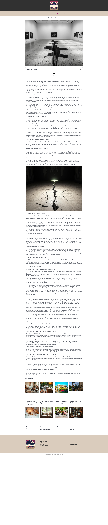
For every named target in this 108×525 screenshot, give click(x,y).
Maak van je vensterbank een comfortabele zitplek (45, 428)
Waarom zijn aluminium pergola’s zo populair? (61, 402)
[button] (80, 69)
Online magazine (63, 13)
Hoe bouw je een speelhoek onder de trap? (32, 427)
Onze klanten (73, 444)
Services (47, 13)
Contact (72, 13)
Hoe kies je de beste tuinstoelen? (60, 427)
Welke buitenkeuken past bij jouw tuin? (46, 402)
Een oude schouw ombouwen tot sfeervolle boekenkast (76, 428)
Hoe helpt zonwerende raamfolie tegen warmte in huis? (75, 401)
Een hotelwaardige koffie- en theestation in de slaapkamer (31, 403)
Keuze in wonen (38, 13)
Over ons (54, 13)
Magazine (41, 433)
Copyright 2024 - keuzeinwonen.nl (54, 454)
